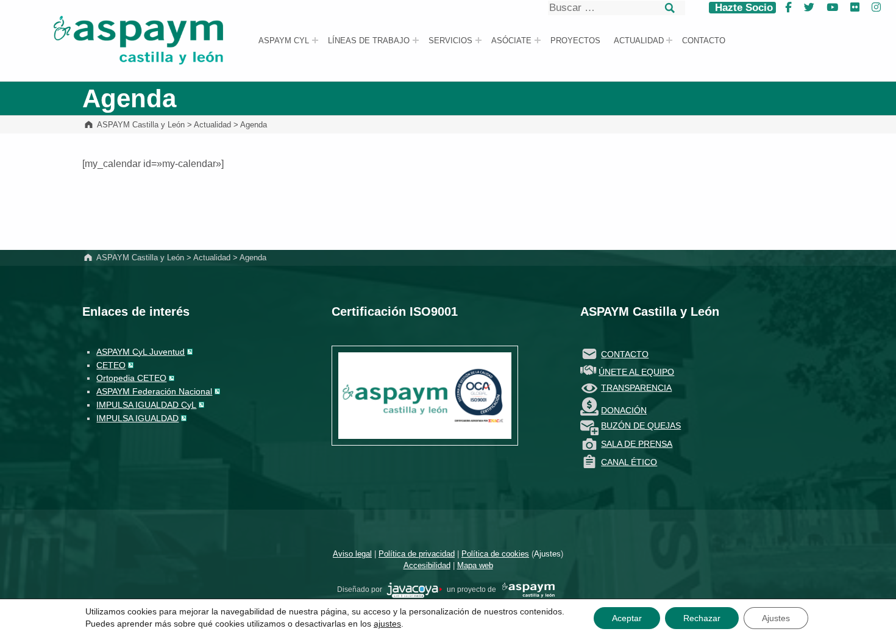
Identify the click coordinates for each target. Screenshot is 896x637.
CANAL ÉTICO (629, 462)
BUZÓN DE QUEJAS (641, 425)
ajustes (387, 623)
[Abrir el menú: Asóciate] (538, 40)
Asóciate (511, 41)
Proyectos (575, 41)
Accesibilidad (427, 565)
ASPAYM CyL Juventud (140, 352)
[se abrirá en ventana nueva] (414, 589)
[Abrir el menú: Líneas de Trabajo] (416, 40)
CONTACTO (625, 354)
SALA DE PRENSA (636, 444)
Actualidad (639, 41)
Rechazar (701, 618)
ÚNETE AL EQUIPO (636, 372)
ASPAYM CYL (283, 41)
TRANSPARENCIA (636, 388)
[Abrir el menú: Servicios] (478, 40)
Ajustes (547, 553)
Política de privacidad (417, 553)
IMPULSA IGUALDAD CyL (146, 405)
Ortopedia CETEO (131, 378)
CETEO (111, 365)
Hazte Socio (742, 7)
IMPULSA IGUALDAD (137, 418)
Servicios (450, 41)
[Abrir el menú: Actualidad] (669, 40)
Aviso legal (352, 553)
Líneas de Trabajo (369, 41)
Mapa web (475, 565)
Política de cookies (495, 553)
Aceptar (627, 618)
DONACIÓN (624, 410)
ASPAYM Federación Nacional (154, 391)
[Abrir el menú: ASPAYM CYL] (315, 40)
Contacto (703, 41)
